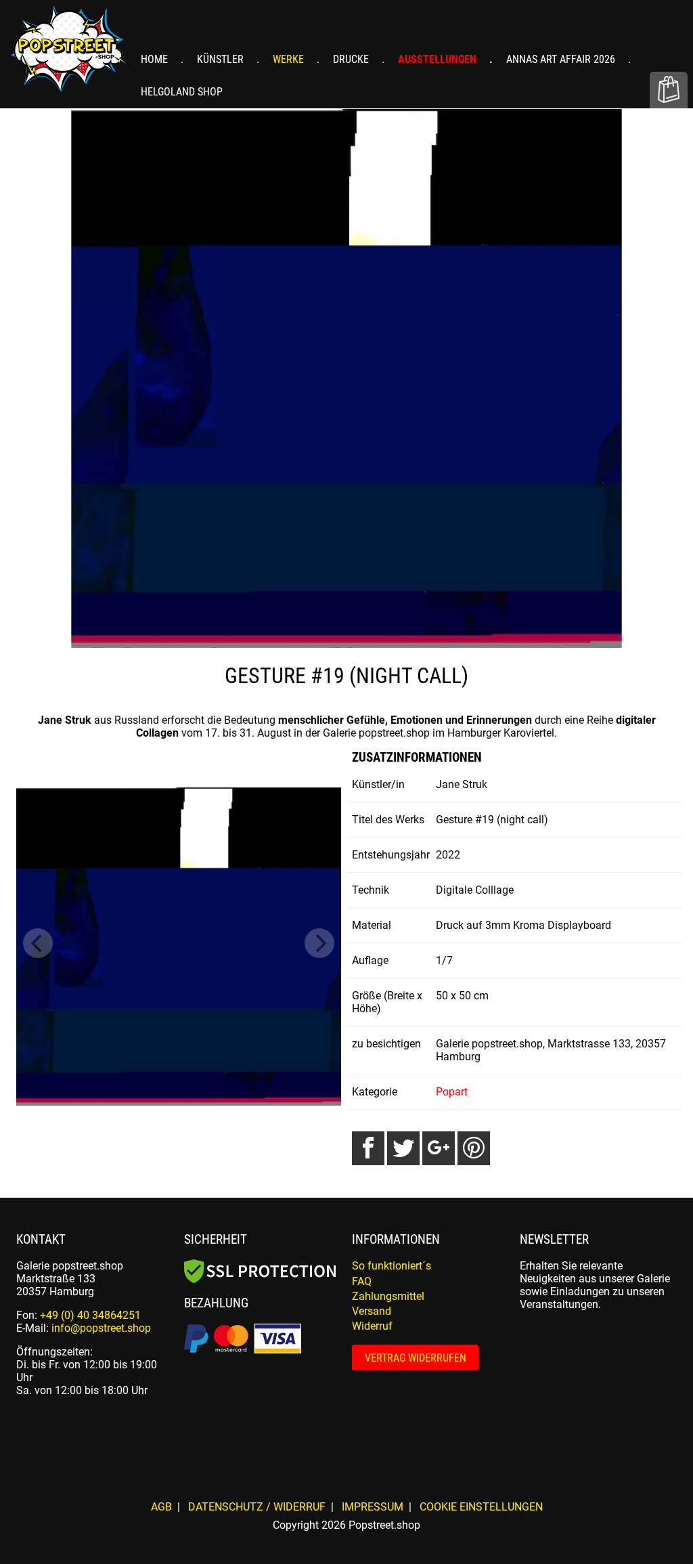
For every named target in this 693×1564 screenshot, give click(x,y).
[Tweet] (403, 1148)
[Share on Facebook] (368, 1148)
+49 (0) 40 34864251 (90, 1315)
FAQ (362, 1281)
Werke (290, 59)
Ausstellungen (438, 59)
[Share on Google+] (438, 1148)
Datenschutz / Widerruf (257, 1506)
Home (156, 59)
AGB (161, 1506)
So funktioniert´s (391, 1265)
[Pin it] (473, 1148)
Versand (371, 1311)
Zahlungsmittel (388, 1296)
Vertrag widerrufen (415, 1357)
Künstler (221, 59)
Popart (452, 1091)
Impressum (372, 1506)
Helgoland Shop (182, 91)
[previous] (38, 943)
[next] (319, 943)
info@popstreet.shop (101, 1328)
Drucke (352, 59)
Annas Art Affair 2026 (562, 59)
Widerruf (372, 1326)
